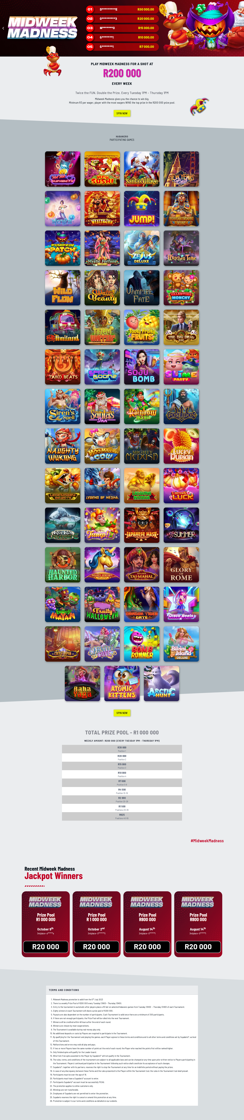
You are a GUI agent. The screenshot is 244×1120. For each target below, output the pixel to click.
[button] (3, 28)
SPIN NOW (121, 113)
